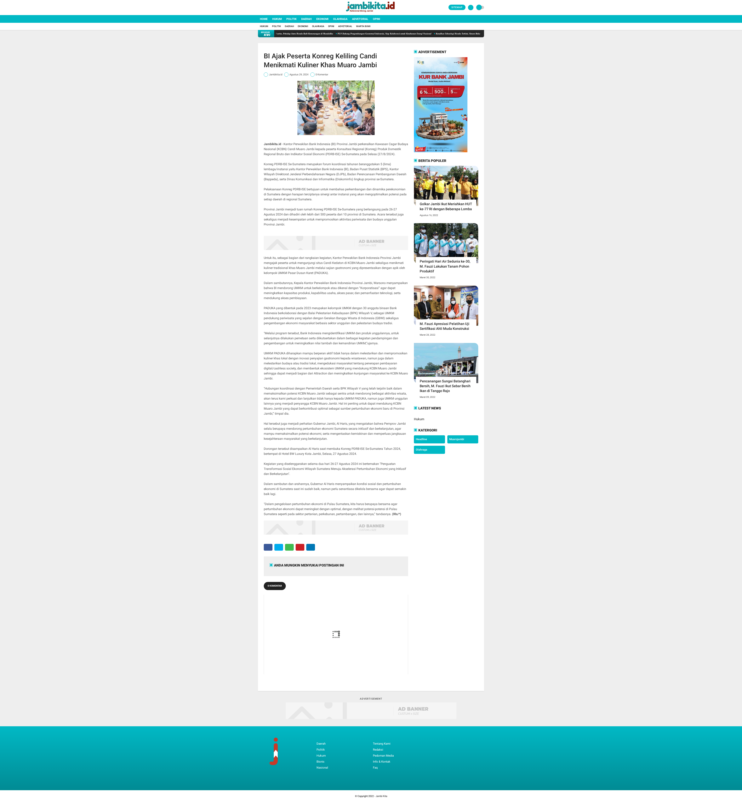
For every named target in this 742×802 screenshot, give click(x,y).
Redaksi (378, 749)
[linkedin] (310, 547)
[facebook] (259, 7)
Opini (376, 18)
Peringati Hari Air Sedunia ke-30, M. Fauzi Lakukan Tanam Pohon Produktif (445, 266)
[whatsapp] (289, 547)
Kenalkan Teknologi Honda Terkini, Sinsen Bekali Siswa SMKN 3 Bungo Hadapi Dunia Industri (446, 33)
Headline (421, 439)
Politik (291, 18)
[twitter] (264, 7)
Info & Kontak (381, 761)
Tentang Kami (382, 743)
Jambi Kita (381, 796)
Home (264, 18)
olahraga (421, 449)
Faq (375, 767)
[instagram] (269, 7)
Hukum (277, 18)
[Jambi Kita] (371, 12)
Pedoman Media (383, 755)
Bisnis (320, 761)
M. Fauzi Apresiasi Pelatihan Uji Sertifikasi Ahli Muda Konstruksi (444, 326)
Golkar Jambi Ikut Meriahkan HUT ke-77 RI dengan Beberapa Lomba (446, 206)
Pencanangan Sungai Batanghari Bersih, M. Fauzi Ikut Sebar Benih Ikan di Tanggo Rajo (445, 386)
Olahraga (340, 18)
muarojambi (456, 439)
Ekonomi (322, 18)
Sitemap (457, 7)
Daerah (306, 18)
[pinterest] (300, 547)
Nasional (322, 767)
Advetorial (360, 18)
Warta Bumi (363, 26)
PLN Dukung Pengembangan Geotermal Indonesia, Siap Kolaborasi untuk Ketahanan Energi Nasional (352, 33)
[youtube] (275, 7)
